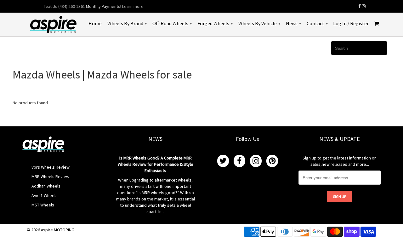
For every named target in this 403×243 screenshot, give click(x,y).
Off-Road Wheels (172, 23)
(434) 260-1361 (71, 6)
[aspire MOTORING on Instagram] (364, 6)
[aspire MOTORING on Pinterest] (272, 161)
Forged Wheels (215, 23)
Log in (340, 23)
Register (359, 23)
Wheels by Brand (127, 23)
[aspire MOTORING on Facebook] (359, 6)
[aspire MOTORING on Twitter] (223, 161)
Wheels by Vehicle (259, 23)
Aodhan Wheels (45, 186)
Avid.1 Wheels (44, 195)
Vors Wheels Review (50, 167)
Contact (317, 23)
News (293, 23)
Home (95, 23)
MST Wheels (42, 205)
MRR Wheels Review (50, 176)
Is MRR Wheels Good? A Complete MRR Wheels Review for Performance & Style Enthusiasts (155, 164)
